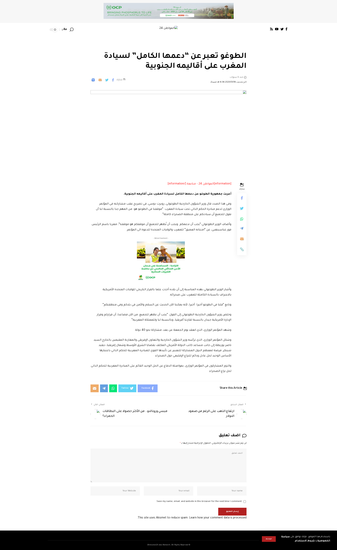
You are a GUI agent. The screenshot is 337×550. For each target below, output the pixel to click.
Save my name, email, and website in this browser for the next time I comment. (199, 501)
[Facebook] (286, 29)
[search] (72, 29)
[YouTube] (276, 29)
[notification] (77, 29)
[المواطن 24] (168, 29)
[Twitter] (282, 29)
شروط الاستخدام (304, 541)
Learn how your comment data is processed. (192, 518)
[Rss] (271, 29)
